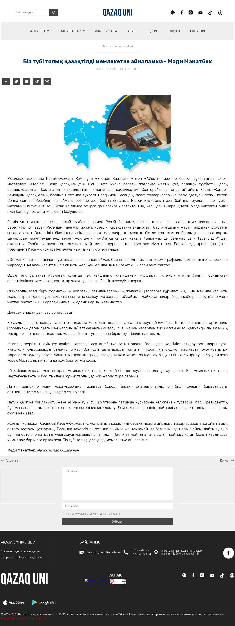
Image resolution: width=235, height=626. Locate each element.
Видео (175, 31)
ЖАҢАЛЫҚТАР (70, 31)
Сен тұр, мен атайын (121, 46)
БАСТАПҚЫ (37, 31)
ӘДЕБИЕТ (153, 31)
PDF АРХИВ (198, 31)
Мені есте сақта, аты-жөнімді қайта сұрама (93, 513)
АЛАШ (131, 31)
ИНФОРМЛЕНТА (106, 31)
